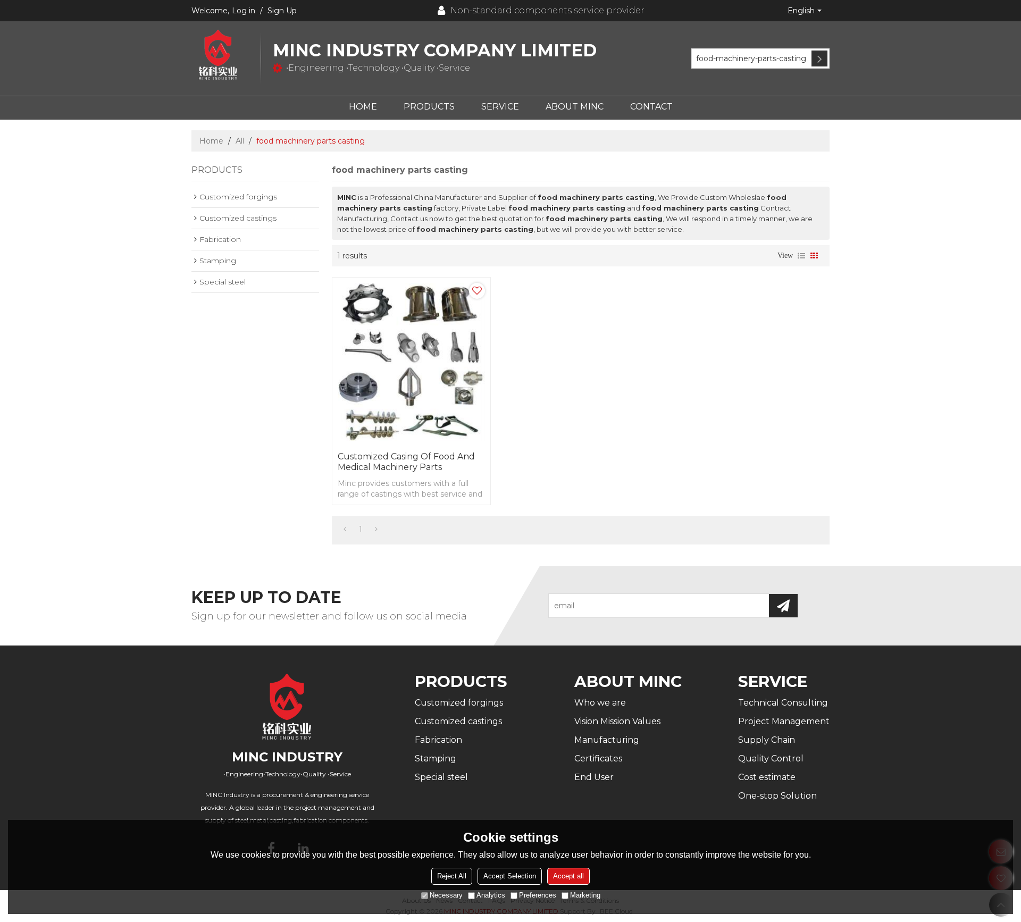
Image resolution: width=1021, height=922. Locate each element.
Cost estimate (767, 777)
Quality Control (771, 758)
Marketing (585, 895)
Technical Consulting (783, 703)
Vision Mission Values (617, 721)
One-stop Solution (777, 796)
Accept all (568, 876)
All (240, 141)
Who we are (600, 703)
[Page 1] (345, 529)
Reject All (451, 876)
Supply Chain (766, 740)
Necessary (446, 895)
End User (594, 777)
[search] (819, 58)
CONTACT (651, 107)
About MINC (575, 107)
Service (500, 107)
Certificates (598, 758)
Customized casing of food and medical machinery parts (406, 461)
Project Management (784, 721)
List (801, 255)
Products (429, 107)
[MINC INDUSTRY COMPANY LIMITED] (226, 55)
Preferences (537, 895)
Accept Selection (509, 876)
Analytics (490, 895)
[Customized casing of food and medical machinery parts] (411, 362)
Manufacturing (606, 740)
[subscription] (783, 605)
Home (363, 107)
